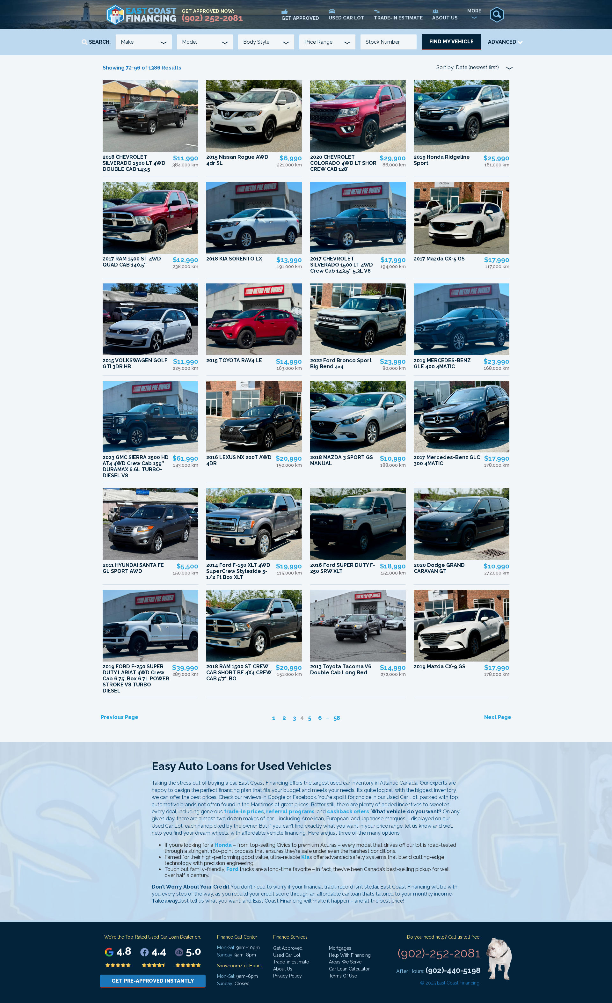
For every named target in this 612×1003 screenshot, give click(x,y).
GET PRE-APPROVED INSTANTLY (153, 981)
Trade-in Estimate (291, 961)
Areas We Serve (345, 961)
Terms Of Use (343, 975)
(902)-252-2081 (438, 953)
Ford (232, 869)
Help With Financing (350, 955)
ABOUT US (445, 18)
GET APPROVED (300, 18)
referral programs (290, 812)
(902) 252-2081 (212, 18)
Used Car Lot (286, 955)
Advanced (503, 42)
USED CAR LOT (346, 18)
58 (336, 717)
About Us (282, 968)
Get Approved (287, 948)
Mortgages (340, 948)
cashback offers (348, 812)
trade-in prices (244, 812)
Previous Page (119, 717)
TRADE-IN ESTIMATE (398, 18)
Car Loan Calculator (349, 968)
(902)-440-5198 (453, 970)
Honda (223, 845)
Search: (99, 42)
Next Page (497, 717)
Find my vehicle (451, 42)
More (474, 11)
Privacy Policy (287, 975)
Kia (305, 857)
